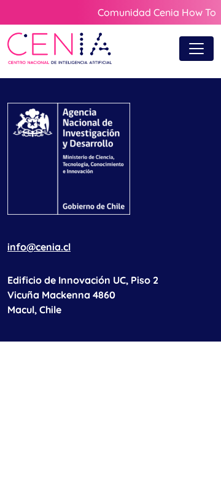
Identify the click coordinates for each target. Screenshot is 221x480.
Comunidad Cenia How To (157, 12)
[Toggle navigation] (196, 48)
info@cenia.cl (39, 247)
